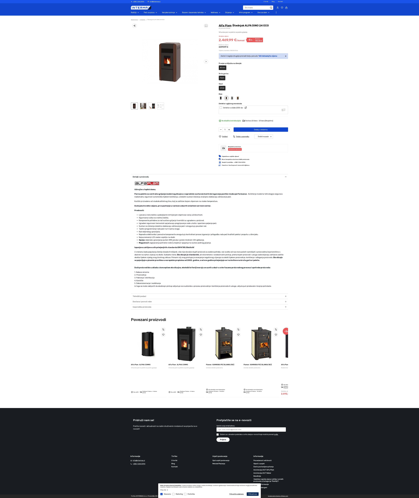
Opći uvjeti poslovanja (220, 460)
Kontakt (280, 1)
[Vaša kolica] (286, 7)
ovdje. (276, 435)
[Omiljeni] (163, 334)
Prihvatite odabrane (236, 494)
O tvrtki (266, 1)
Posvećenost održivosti (262, 460)
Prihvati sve (252, 494)
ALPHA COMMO (140, 365)
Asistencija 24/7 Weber (262, 473)
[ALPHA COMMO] (149, 344)
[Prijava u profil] (277, 7)
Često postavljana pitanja (263, 467)
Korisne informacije (261, 484)
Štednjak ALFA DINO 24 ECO (155, 19)
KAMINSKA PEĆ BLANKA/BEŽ (220, 365)
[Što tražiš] (271, 7)
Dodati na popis (263, 137)
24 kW (222, 88)
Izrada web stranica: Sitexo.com (278, 496)
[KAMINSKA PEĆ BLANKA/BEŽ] (224, 344)
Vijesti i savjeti (259, 464)
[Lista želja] (282, 7)
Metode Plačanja (218, 464)
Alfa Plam (225, 25)
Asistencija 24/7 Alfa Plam (263, 470)
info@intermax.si (155, 1)
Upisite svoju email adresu (225, 426)
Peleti (222, 78)
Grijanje (142, 19)
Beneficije (257, 476)
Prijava (223, 440)
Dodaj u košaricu (261, 130)
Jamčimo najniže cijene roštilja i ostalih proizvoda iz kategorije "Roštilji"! (268, 480)
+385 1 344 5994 (138, 1)
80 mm (222, 68)
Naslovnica (134, 19)
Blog (273, 1)
